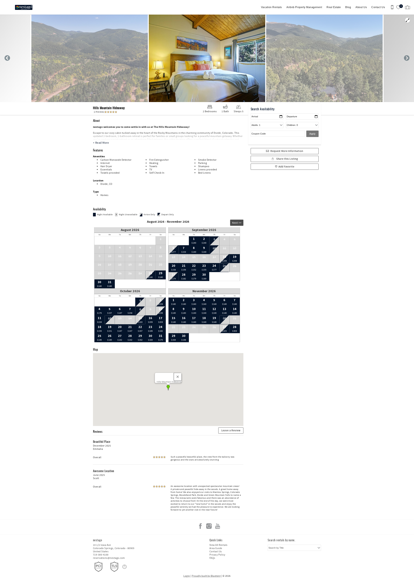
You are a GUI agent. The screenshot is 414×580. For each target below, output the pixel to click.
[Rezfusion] (124, 567)
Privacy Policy (217, 554)
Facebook (200, 526)
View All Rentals (218, 545)
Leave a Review (230, 430)
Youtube (217, 526)
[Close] (178, 377)
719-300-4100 (101, 554)
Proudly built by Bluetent (206, 576)
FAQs (212, 558)
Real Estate (334, 7)
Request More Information (286, 151)
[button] (168, 387)
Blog (348, 7)
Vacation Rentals (271, 7)
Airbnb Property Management (304, 7)
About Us (361, 7)
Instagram (209, 526)
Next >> (236, 223)
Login (186, 576)
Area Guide (215, 548)
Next (406, 58)
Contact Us (378, 7)
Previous (7, 58)
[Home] (25, 7)
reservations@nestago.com (109, 558)
